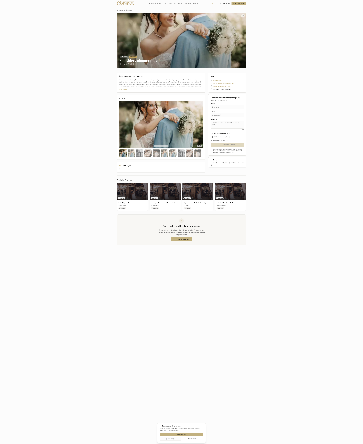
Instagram (224, 162)
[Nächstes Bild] (243, 40)
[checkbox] (211, 149)
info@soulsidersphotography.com (223, 83)
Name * (213, 103)
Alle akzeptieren (181, 434)
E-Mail (214, 165)
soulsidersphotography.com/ (222, 86)
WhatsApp (215, 162)
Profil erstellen (240, 3)
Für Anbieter (178, 3)
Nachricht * (214, 119)
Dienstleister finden (154, 3)
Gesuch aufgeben (183, 239)
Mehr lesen (123, 89)
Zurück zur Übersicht (125, 10)
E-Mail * (213, 111)
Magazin (188, 3)
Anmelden (226, 3)
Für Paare (168, 3)
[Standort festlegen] (212, 3)
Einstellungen (171, 438)
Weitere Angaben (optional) (220, 140)
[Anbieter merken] (243, 16)
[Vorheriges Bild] (119, 40)
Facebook (233, 162)
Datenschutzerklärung (173, 430)
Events (195, 3)
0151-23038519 (217, 80)
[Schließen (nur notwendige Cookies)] (202, 426)
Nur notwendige (192, 438)
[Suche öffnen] (216, 3)
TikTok (242, 162)
